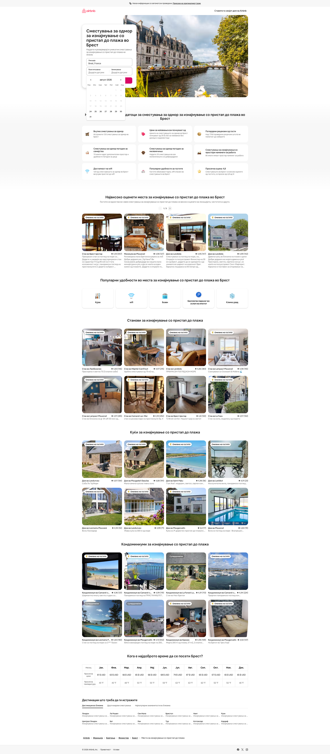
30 (121, 111)
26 (101, 111)
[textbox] (97, 72)
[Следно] (170, 208)
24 (90, 111)
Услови (116, 749)
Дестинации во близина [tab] (92, 705)
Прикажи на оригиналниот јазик (187, 3)
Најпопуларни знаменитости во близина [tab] (152, 705)
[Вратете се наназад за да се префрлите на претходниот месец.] (91, 80)
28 (111, 111)
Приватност (105, 749)
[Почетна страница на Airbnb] (88, 11)
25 (96, 111)
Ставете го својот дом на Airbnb (230, 10)
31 (90, 117)
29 (116, 111)
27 (106, 111)
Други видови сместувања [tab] (119, 705)
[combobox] (109, 63)
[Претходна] (160, 208)
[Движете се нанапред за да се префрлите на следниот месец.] (120, 80)
